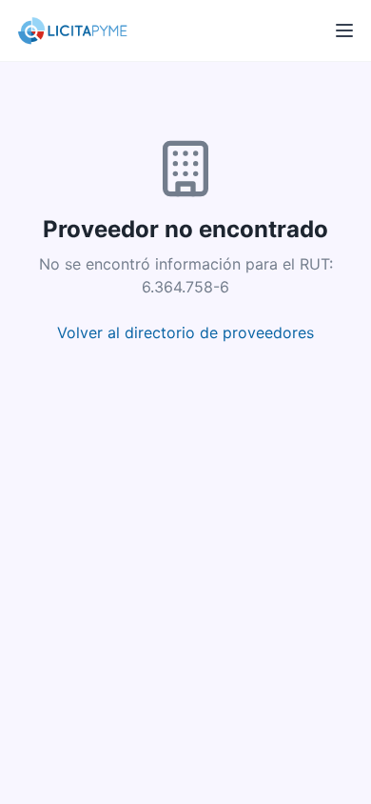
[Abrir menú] (344, 30)
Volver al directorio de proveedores (185, 332)
